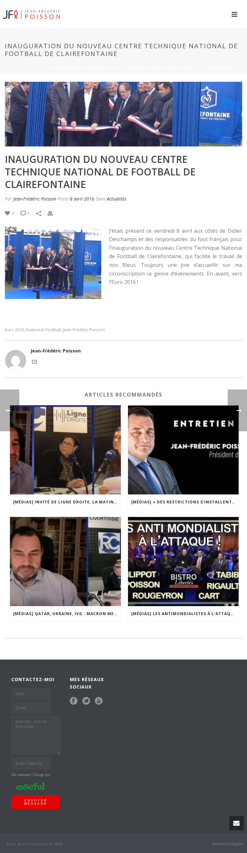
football (53, 330)
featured (34, 330)
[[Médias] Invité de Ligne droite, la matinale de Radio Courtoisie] (65, 449)
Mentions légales (228, 844)
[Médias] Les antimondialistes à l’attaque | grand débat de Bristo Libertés (185, 613)
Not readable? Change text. (31, 775)
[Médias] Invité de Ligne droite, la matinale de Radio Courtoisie (67, 502)
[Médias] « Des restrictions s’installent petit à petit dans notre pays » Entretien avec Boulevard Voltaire (185, 502)
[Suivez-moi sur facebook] (74, 701)
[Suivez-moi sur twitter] (86, 701)
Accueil (33, 67)
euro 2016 (14, 330)
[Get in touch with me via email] (34, 361)
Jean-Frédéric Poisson (34, 199)
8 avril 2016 (82, 199)
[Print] (53, 213)
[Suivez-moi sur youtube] (99, 701)
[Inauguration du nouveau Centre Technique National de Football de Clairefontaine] (123, 114)
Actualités (116, 199)
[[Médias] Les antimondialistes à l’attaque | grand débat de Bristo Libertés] (183, 561)
